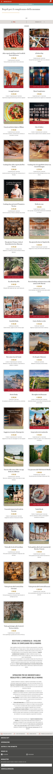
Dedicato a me (39, 204)
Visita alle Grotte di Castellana (14, 547)
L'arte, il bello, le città (39, 321)
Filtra (14, 21)
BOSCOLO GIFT (5, 737)
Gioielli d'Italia (13, 321)
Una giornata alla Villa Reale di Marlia (39, 469)
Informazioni (5, 742)
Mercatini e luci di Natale (13, 357)
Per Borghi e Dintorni (39, 357)
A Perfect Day (39, 53)
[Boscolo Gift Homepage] (7, 1)
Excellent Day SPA (13, 281)
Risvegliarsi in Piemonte (39, 394)
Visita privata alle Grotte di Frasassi (39, 586)
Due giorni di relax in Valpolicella (39, 242)
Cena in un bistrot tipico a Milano (14, 127)
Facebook (5, 754)
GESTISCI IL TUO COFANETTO (9, 746)
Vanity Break (39, 509)
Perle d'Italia (14, 394)
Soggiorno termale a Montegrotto (14, 432)
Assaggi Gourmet (13, 91)
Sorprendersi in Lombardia (39, 432)
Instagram (31, 754)
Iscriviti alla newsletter (7, 768)
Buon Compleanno (39, 91)
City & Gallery (39, 127)
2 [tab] (27, 18)
